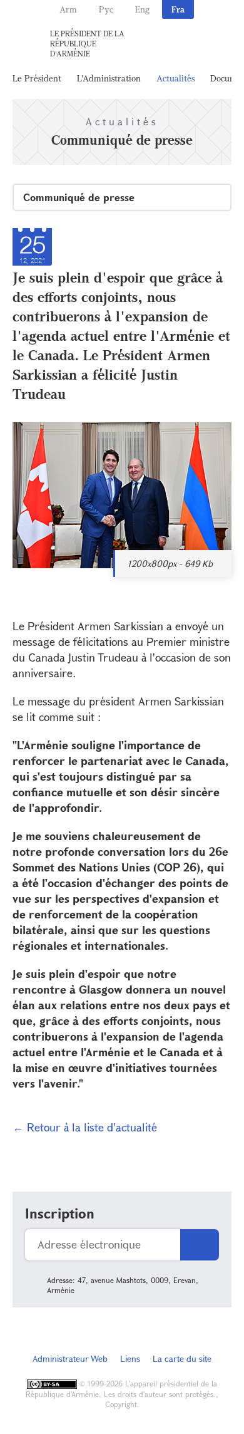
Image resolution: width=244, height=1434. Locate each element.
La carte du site (182, 1358)
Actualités (175, 78)
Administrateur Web (70, 1358)
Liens (130, 1358)
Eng (142, 9)
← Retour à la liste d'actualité (85, 1127)
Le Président (37, 78)
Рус (106, 9)
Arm (68, 9)
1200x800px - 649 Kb (170, 563)
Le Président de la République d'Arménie (87, 43)
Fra (178, 9)
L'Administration (109, 78)
